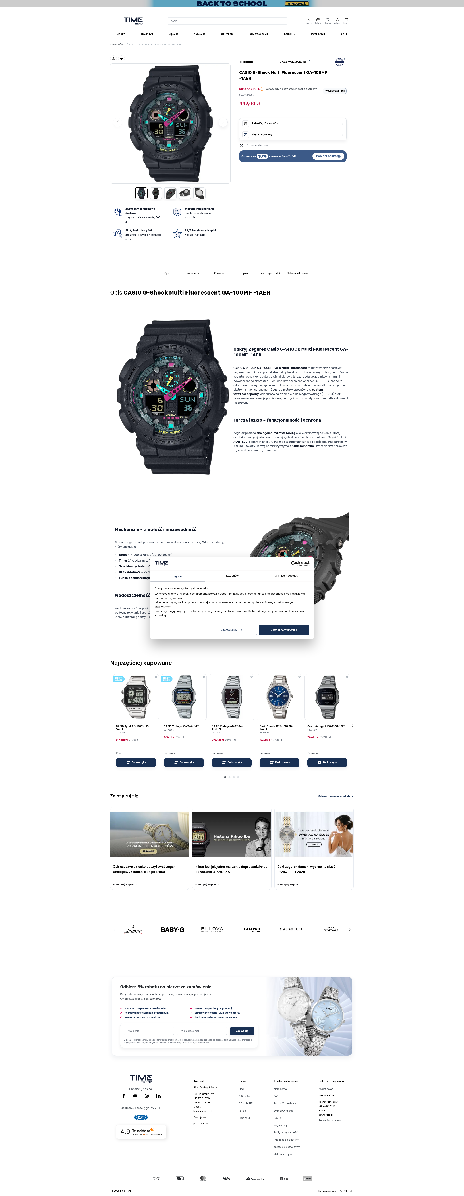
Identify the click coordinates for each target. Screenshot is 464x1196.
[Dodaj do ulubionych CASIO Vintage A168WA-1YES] (204, 677)
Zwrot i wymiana (283, 1110)
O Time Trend (246, 1096)
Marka (121, 34)
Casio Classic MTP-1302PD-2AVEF (276, 728)
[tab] (167, 273)
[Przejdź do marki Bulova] (212, 929)
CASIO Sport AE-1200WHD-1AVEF (132, 728)
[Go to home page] (133, 21)
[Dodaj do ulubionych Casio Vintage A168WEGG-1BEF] (347, 677)
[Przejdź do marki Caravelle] (291, 929)
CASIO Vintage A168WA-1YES (181, 726)
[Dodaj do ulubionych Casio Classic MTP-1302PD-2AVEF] (299, 677)
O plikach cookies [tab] (286, 575)
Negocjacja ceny (297, 134)
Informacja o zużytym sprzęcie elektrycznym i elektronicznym (287, 1147)
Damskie (199, 34)
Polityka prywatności (286, 1132)
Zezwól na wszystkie (284, 629)
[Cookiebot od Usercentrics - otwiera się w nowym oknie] (294, 563)
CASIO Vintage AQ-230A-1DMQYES (227, 728)
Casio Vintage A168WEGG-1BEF (326, 726)
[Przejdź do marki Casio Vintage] (331, 929)
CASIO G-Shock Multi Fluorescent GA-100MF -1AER (155, 44)
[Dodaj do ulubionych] (121, 58)
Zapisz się (242, 1031)
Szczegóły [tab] (232, 575)
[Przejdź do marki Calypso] (251, 929)
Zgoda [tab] (178, 576)
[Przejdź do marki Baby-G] (172, 929)
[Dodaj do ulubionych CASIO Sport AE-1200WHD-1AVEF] (156, 677)
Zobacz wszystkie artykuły (336, 796)
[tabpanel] (232, 468)
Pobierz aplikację (328, 156)
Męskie (173, 34)
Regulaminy (280, 1125)
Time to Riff (245, 1118)
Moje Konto (280, 1089)
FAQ (276, 1096)
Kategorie (318, 34)
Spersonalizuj (229, 629)
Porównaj (121, 753)
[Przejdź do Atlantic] (133, 929)
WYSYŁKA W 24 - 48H (335, 91)
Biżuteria (227, 34)
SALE (344, 34)
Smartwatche (258, 34)
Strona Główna (117, 44)
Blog (241, 1089)
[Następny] (223, 122)
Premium (289, 34)
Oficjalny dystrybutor (293, 62)
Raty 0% (297, 123)
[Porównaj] (113, 58)
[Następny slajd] (352, 725)
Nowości (147, 34)
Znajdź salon (326, 1089)
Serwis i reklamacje (330, 1120)
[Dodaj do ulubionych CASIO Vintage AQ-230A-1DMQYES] (251, 677)
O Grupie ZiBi (246, 1103)
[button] (170, 123)
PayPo (277, 1118)
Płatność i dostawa (285, 1103)
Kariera (243, 1110)
